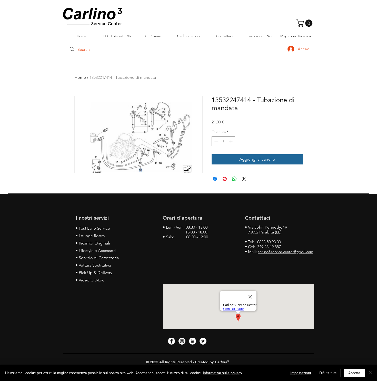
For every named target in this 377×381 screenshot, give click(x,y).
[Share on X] (244, 179)
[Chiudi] (371, 373)
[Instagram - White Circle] (181, 341)
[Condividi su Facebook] (215, 179)
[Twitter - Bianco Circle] (203, 341)
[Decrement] (215, 141)
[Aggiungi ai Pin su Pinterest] (225, 179)
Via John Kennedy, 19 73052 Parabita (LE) (266, 230)
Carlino (221, 362)
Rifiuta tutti (327, 372)
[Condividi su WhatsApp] (234, 179)
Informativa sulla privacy (222, 372)
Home (80, 77)
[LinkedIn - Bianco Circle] (192, 341)
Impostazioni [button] (300, 372)
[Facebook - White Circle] (171, 341)
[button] (305, 23)
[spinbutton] (223, 141)
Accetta (354, 372)
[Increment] (231, 141)
